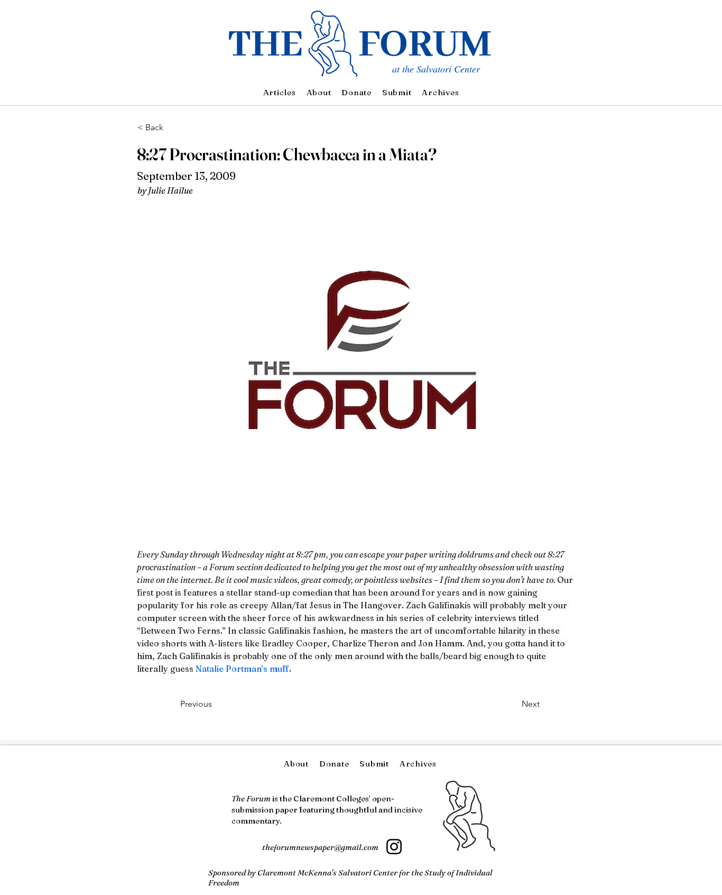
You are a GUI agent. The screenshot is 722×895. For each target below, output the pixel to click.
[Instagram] (394, 846)
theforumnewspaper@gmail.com (320, 847)
